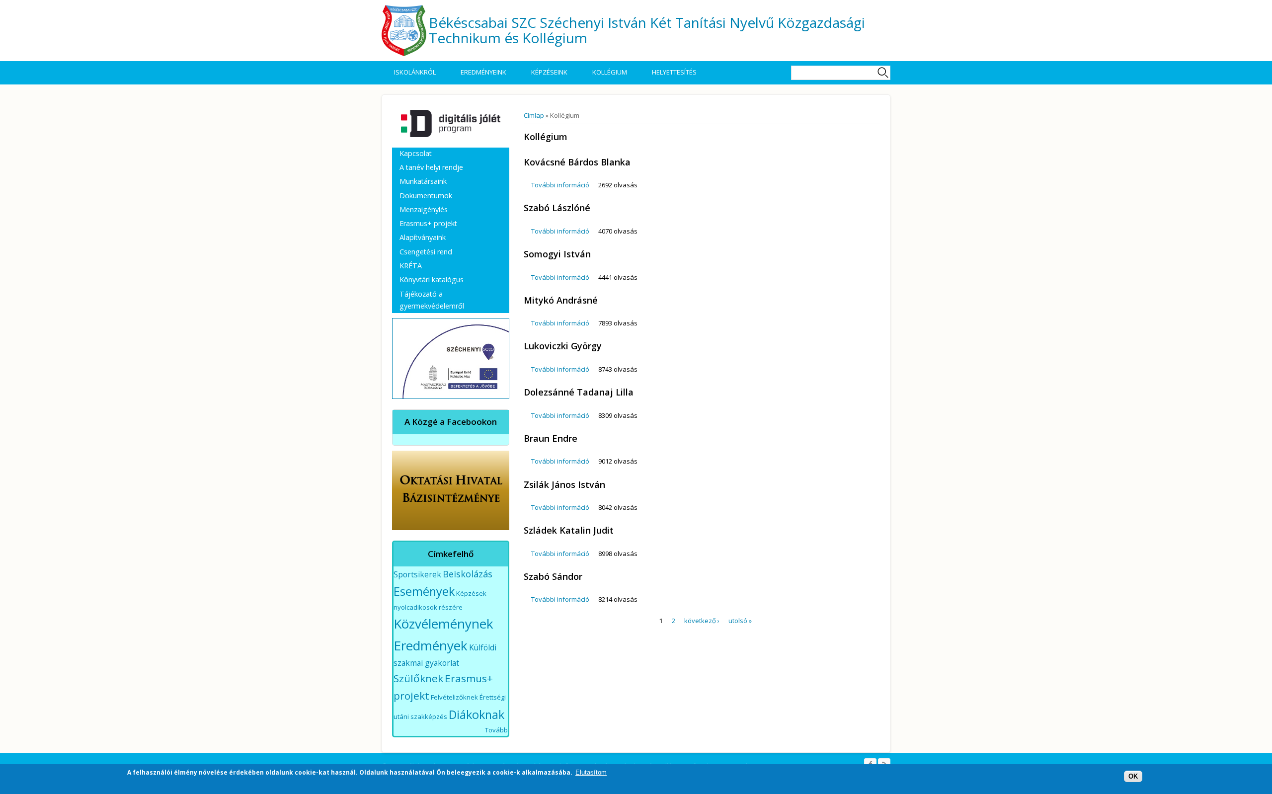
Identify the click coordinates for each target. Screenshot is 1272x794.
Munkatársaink (423, 181)
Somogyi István (557, 254)
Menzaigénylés (423, 209)
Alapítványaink (422, 237)
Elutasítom (591, 772)
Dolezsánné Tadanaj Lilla (579, 392)
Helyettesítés (674, 72)
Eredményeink (483, 72)
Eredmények (431, 645)
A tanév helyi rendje (431, 167)
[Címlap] (404, 30)
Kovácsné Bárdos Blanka (577, 162)
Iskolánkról (415, 72)
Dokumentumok (425, 195)
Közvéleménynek (443, 624)
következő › (701, 620)
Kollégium (609, 72)
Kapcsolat (415, 153)
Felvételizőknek (454, 697)
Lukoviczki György (563, 346)
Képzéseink (549, 72)
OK (1133, 776)
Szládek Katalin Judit (569, 530)
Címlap (534, 115)
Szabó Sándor (553, 576)
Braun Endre (550, 438)
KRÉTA (410, 265)
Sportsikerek (417, 574)
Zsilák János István (564, 484)
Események (424, 591)
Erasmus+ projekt (428, 223)
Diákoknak (476, 714)
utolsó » (740, 620)
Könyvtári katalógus (431, 279)
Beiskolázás (467, 574)
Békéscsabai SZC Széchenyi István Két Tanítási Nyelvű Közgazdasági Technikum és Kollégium (647, 30)
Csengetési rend (425, 251)
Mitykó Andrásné (561, 300)
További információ (560, 184)
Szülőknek (418, 678)
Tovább (496, 729)
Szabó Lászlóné (557, 208)
